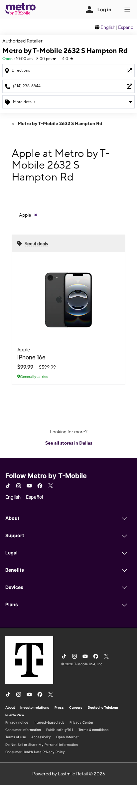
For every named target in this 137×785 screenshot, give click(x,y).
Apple (25, 215)
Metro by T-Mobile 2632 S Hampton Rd (59, 123)
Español (126, 27)
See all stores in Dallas (68, 443)
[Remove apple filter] (35, 215)
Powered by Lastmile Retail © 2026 (68, 773)
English (107, 27)
